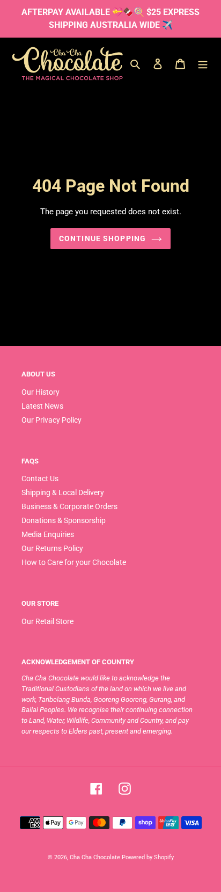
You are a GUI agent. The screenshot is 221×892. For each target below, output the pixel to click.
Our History (40, 392)
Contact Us (39, 478)
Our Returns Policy (52, 548)
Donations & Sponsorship (63, 520)
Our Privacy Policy (51, 420)
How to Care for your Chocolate (73, 562)
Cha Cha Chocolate (95, 857)
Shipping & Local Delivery (62, 492)
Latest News (42, 406)
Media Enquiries (47, 534)
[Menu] (202, 63)
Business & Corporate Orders (69, 506)
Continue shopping (102, 238)
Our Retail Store (47, 621)
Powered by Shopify (148, 857)
